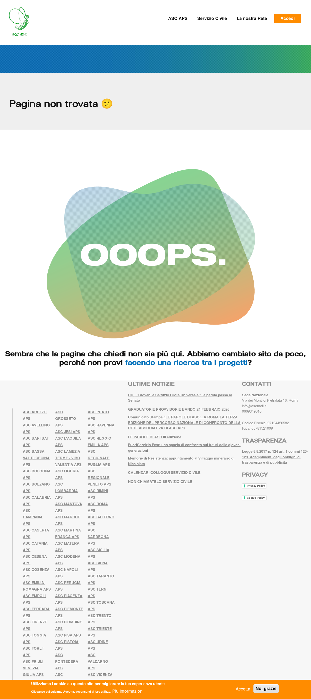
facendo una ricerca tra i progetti (186, 362)
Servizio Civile (212, 18)
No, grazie (266, 688)
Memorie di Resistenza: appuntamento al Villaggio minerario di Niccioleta (181, 460)
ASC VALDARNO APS (98, 661)
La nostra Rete (252, 18)
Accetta (243, 688)
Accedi (287, 18)
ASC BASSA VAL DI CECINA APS (36, 458)
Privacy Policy (256, 485)
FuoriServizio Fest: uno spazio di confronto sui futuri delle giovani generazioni (184, 447)
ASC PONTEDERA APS (66, 661)
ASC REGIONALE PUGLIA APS (99, 458)
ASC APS (178, 18)
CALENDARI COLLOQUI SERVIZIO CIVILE (164, 472)
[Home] (21, 22)
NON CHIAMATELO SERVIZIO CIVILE (160, 481)
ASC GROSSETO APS (65, 418)
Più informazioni (127, 691)
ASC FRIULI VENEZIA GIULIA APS (33, 668)
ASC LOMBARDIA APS (66, 490)
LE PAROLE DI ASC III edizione (154, 437)
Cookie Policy (256, 497)
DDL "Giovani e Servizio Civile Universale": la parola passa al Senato (180, 397)
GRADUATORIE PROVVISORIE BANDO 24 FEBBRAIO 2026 (178, 409)
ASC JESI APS (67, 431)
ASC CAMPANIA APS (33, 517)
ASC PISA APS (68, 635)
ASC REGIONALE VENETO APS (99, 477)
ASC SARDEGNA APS (98, 536)
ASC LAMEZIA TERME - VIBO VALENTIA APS (68, 458)
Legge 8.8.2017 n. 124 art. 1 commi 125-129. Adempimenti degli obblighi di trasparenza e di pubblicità (275, 457)
